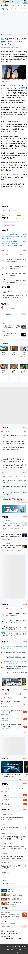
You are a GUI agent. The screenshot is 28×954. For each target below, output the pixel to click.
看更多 (24, 250)
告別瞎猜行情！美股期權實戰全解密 (13, 184)
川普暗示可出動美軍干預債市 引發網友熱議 (23, 372)
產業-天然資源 (9, 714)
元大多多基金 (4, 718)
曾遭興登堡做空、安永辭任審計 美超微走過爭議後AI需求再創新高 (4, 353)
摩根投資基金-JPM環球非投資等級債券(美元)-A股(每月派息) (11, 725)
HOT (7, 259)
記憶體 (7, 795)
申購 (25, 712)
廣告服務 (7, 949)
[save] (20, 9)
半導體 (7, 804)
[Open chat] (25, 9)
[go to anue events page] (21, 5)
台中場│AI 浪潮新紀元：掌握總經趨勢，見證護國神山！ (16, 260)
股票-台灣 (8, 720)
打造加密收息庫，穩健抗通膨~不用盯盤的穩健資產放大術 (16, 274)
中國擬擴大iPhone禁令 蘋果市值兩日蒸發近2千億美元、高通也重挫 (12, 327)
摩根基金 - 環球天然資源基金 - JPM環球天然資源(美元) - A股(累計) (11, 711)
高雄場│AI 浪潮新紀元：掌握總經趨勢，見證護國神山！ (16, 281)
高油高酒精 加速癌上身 (14, 372)
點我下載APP (19, 187)
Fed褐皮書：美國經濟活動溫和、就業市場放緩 (14, 234)
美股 (4, 34)
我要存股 (24, 218)
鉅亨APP (9, 946)
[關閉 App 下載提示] (1, 2)
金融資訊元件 (14, 949)
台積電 (7, 800)
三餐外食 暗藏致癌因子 (23, 353)
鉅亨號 (14, 946)
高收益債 (8, 729)
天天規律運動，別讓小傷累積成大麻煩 (3, 372)
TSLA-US (15, 175)
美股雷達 (9, 34)
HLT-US (23, 88)
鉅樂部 (18, 946)
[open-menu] (1, 5)
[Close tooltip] (23, 12)
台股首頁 (18, 218)
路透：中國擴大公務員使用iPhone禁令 (12, 246)
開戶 (25, 704)
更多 (25, 431)
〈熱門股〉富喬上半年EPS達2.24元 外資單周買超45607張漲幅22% (14, 353)
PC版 (4, 946)
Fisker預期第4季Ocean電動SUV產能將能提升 (12, 334)
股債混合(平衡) (9, 706)
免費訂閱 (24, 926)
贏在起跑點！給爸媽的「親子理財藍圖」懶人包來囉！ (14, 215)
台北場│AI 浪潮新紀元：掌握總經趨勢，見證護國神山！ (16, 267)
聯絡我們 (21, 949)
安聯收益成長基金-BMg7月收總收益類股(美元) (11, 703)
